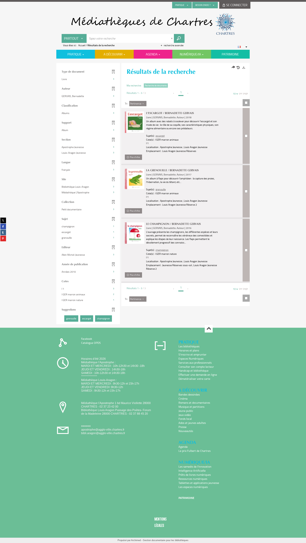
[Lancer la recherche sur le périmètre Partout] (179, 38)
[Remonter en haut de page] (209, 328)
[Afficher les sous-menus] (187, 5)
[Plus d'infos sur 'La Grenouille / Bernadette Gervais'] (134, 179)
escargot (160, 135)
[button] (88, 79)
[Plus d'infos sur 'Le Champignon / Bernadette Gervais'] (134, 233)
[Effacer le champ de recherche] (172, 38)
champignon (162, 250)
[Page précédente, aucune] (174, 93)
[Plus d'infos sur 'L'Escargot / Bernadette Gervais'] (134, 122)
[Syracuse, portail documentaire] (153, 24)
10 (234, 93)
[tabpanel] (153, 194)
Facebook (86, 339)
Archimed (136, 540)
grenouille (161, 189)
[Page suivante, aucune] (188, 93)
